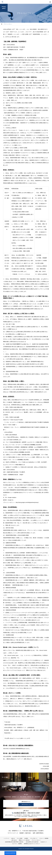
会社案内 (26, 838)
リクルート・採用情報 (43, 838)
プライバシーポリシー (36, 840)
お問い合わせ (14, 840)
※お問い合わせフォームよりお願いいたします (17, 738)
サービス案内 (19, 838)
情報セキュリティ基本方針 (24, 840)
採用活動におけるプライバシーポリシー (32, 843)
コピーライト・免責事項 (17, 843)
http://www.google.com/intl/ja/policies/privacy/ (27, 502)
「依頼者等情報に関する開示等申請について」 (27, 680)
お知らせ (13, 838)
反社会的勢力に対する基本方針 (32, 841)
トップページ (6, 838)
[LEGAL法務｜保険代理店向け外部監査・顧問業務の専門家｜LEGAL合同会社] (2, 1)
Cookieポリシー (44, 841)
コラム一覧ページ (33, 838)
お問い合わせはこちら (26, 804)
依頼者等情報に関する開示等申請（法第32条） (14, 841)
